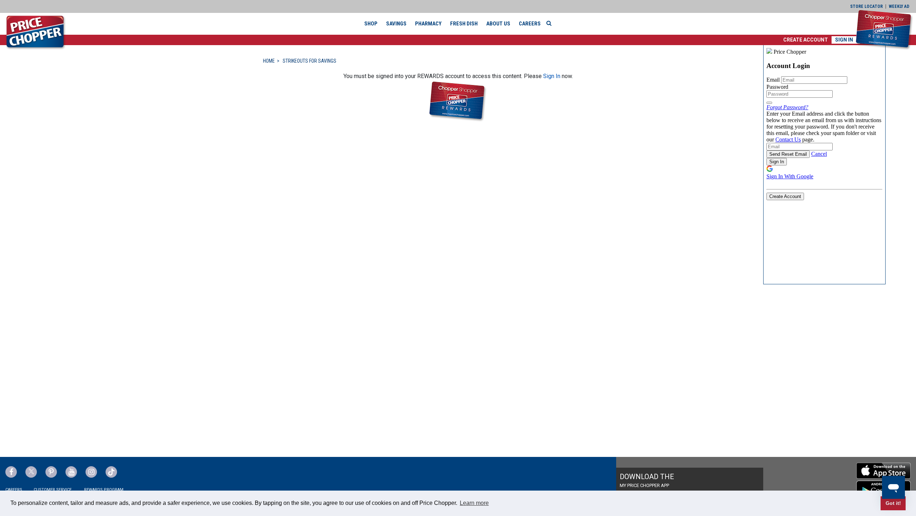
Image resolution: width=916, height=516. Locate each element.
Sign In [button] (844, 40)
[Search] (550, 23)
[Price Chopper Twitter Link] (31, 472)
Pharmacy (428, 23)
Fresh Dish (464, 23)
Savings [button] (396, 23)
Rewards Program (103, 489)
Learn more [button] (474, 503)
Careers (530, 23)
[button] (805, 40)
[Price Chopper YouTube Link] (71, 472)
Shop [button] (370, 23)
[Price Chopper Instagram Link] (91, 472)
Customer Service (53, 489)
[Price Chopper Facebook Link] (11, 472)
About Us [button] (498, 23)
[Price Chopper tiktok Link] (111, 472)
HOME (269, 61)
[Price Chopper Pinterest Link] (51, 472)
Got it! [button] (893, 503)
